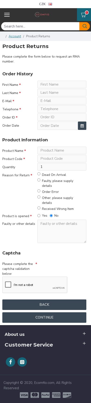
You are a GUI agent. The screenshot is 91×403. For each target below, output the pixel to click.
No (56, 215)
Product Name (12, 151)
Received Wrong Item (58, 209)
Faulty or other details (18, 224)
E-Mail (7, 101)
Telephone (10, 109)
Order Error (50, 192)
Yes (44, 215)
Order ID (8, 117)
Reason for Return (16, 175)
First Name (10, 85)
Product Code (12, 159)
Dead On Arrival (54, 175)
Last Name (10, 93)
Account (15, 36)
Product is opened (15, 216)
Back (44, 304)
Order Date (10, 125)
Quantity (8, 167)
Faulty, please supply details (57, 183)
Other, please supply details (57, 200)
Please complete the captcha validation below (17, 269)
